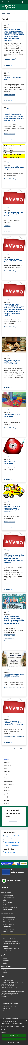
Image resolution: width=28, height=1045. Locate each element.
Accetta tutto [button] (14, 1035)
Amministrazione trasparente (10, 1018)
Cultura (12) (7, 772)
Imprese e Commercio (8, 924)
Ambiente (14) (7, 762)
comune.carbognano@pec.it (10, 993)
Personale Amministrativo (10, 907)
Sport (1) (6, 794)
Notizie (5, 958)
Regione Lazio (5, 2)
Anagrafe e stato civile (9, 917)
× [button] (26, 1020)
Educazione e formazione (9, 939)
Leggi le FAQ (6, 1008)
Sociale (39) (6, 791)
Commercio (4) (7, 765)
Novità (8, 13)
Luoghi (5, 970)
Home (3, 13)
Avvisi (8, 24)
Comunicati (6, 960)
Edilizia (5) (6, 775)
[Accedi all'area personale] (22, 2)
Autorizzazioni (7, 951)
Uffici (4, 900)
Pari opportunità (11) (9, 781)
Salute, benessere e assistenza (11, 948)
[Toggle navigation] (3, 6)
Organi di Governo (8, 895)
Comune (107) (7, 768)
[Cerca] (25, 7)
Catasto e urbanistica (8, 929)
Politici (5, 905)
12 (21, 749)
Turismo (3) (6, 800)
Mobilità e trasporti (8, 931)
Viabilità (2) (6, 803)
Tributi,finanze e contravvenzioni (11, 943)
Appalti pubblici (7, 927)
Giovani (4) (6, 778)
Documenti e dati (7, 909)
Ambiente (5, 946)
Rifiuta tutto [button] (14, 1039)
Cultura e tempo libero (9, 919)
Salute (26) (6, 787)
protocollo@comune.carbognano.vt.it (14, 991)
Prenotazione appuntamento (10, 1004)
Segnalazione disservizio (9, 1006)
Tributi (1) (6, 797)
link (6, 1032)
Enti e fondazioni (7, 902)
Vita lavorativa (7, 922)
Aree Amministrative (8, 897)
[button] (14, 1042)
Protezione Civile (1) (9, 784)
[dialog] (14, 1032)
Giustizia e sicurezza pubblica (10, 941)
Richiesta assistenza (8, 1011)
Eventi (5, 972)
